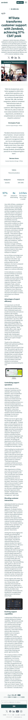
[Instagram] (21, 711)
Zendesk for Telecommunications (14, 62)
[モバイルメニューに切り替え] (26, 2)
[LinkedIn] (14, 711)
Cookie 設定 (22, 715)
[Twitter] (7, 711)
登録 (14, 706)
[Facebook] (10, 711)
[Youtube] (17, 711)
